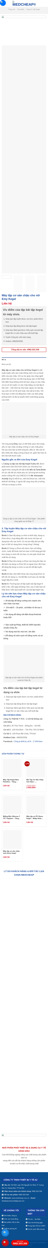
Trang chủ (11, 9)
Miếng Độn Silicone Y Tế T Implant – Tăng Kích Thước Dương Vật (12, 817)
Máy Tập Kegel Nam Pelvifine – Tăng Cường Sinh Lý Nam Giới (11, 781)
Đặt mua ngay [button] (42, 785)
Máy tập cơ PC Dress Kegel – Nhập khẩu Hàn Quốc (34, 817)
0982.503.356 (20, 1243)
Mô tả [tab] (4, 360)
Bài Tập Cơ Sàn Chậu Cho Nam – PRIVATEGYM (34, 781)
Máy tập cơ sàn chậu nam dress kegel (11, 852)
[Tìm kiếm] (45, 3)
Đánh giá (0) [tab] (6, 364)
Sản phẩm (20, 9)
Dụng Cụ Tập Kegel (33, 9)
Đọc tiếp (18, 785)
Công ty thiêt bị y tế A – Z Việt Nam (28, 741)
